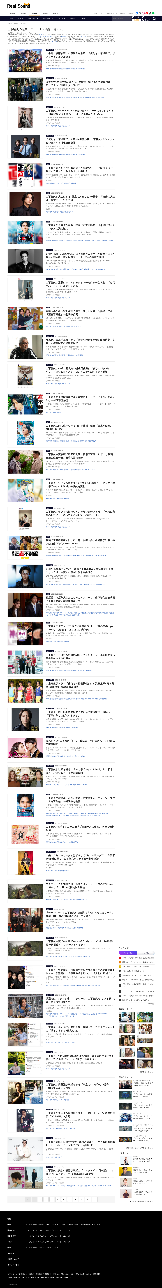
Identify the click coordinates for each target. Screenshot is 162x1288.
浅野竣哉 (91, 699)
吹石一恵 (69, 441)
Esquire (108, 1186)
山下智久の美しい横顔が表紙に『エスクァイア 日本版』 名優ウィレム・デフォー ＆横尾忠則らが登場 (79, 1172)
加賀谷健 (65, 183)
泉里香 (56, 615)
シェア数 (145, 953)
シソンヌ (50, 615)
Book (55, 13)
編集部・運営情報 (36, 1274)
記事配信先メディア (63, 1277)
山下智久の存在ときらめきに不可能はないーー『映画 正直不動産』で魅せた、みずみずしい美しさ (79, 169)
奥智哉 (61, 670)
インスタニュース (64, 126)
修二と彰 (83, 36)
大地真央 (49, 613)
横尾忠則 (71, 1186)
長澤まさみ (50, 842)
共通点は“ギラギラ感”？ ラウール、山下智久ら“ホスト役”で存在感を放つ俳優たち (80, 1000)
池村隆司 (56, 212)
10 (88, 1199)
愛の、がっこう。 (71, 1016)
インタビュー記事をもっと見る (141, 1201)
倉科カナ (78, 613)
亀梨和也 (64, 36)
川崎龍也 (72, 1014)
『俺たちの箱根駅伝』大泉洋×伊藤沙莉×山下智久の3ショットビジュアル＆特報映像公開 (80, 140)
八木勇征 (94, 1014)
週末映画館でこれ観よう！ (90, 1224)
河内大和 (89, 97)
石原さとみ (50, 756)
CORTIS (80, 928)
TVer (83, 756)
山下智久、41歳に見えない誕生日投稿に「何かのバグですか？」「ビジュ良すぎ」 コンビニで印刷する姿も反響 (78, 370)
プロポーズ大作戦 (68, 842)
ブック (147, 20)
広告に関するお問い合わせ (81, 1274)
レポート (54, 1224)
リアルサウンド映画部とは (17, 1274)
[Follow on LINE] (153, 13)
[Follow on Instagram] (143, 13)
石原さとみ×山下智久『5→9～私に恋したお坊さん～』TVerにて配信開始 (80, 742)
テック (147, 17)
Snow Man (78, 985)
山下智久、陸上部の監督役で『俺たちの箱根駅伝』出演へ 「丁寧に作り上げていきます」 (79, 713)
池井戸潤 (69, 69)
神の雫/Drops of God (80, 785)
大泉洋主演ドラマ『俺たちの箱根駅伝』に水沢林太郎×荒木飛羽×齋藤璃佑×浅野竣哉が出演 (80, 685)
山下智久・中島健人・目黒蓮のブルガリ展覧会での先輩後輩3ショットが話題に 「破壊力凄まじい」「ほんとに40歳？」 (80, 971)
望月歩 (82, 97)
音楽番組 (49, 928)
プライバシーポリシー (15, 1277)
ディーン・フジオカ (67, 613)
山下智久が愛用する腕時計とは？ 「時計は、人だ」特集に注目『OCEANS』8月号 (80, 1114)
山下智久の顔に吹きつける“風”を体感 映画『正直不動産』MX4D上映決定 (79, 427)
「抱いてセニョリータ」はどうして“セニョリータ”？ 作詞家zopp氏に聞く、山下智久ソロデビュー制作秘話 (80, 856)
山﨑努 (49, 240)
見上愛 (69, 615)
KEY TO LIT (78, 326)
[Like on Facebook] (137, 13)
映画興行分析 (74, 1224)
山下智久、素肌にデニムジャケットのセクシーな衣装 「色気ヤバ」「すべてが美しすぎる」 (80, 284)
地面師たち (86, 1014)
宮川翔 (71, 212)
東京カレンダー (59, 1100)
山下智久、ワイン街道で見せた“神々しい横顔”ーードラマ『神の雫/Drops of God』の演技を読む (80, 484)
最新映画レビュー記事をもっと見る (139, 1147)
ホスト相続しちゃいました (55, 1016)
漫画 (48, 164)
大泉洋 (49, 69)
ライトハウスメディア (68, 1128)
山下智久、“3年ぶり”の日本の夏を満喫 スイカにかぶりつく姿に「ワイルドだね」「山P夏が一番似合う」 (80, 1057)
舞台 (72, 18)
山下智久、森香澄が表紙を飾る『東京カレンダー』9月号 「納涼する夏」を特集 (78, 1086)
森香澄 (67, 1100)
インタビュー (51, 852)
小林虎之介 (75, 670)
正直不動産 (72, 183)
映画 (19, 18)
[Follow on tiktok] (150, 13)
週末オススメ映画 (84, 240)
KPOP (49, 269)
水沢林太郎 (76, 699)
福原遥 (75, 240)
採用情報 (96, 1274)
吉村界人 (56, 1014)
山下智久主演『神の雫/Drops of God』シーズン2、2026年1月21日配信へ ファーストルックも (79, 942)
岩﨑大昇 (62, 326)
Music (23, 13)
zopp (60, 871)
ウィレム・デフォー (60, 1186)
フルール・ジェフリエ (65, 785)
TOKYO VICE (102, 1014)
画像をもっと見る (146, 1071)
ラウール (79, 1014)
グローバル (94, 269)
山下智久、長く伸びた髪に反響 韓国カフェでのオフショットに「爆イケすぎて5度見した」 (80, 1028)
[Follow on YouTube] (147, 13)
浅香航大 (55, 97)
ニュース (49, 107)
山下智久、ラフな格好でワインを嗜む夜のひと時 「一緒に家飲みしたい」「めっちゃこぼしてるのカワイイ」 (80, 513)
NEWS (41, 35)
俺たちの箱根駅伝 (79, 69)
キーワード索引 (13, 1264)
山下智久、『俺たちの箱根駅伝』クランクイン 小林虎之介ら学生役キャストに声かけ (80, 656)
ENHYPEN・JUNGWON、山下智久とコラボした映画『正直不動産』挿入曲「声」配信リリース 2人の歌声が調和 (80, 255)
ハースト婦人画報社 (81, 1186)
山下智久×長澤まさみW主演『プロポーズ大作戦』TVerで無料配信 (80, 828)
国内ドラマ (32, 18)
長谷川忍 (62, 615)
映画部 (136, 20)
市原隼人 (62, 240)
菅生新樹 (68, 670)
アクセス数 (128, 953)
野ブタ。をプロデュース (44, 36)
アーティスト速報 (94, 985)
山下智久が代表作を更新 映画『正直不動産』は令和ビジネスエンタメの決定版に (80, 226)
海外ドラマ (47, 18)
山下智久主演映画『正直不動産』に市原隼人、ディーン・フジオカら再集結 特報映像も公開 (80, 799)
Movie (34, 13)
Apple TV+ (57, 957)
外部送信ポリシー (47, 1277)
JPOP (48, 126)
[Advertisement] (97, 5)
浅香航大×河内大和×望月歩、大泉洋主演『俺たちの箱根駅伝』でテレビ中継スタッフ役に (78, 83)
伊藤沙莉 (62, 69)
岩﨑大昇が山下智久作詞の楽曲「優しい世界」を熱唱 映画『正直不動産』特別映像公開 (79, 312)
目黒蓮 (85, 985)
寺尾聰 (68, 355)
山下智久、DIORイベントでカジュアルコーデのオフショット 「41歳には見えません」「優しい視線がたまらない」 (81, 112)
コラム (47, 1224)
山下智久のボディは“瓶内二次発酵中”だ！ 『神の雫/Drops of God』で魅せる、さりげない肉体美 (79, 627)
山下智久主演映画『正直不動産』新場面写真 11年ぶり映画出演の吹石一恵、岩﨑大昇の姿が (79, 455)
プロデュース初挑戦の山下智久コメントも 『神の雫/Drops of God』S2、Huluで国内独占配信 (79, 885)
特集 (11, 18)
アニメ (60, 18)
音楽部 (137, 17)
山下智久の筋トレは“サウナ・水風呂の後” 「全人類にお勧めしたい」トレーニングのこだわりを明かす (80, 1143)
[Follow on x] (140, 13)
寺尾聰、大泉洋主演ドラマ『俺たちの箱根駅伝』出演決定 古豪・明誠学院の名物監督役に (80, 341)
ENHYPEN (77, 269)
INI (66, 928)
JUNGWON (102, 269)
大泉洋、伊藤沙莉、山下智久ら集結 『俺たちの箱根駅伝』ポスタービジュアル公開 (80, 54)
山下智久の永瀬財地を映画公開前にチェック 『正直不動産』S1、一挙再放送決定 (80, 398)
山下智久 (55, 69)
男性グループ (68, 269)
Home (12, 13)
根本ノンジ (95, 240)
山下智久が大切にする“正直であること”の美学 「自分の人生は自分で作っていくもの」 (80, 198)
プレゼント (85, 18)
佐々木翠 (66, 871)
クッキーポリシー (32, 1277)
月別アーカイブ (13, 1259)
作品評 (40, 1224)
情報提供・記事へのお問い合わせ (56, 1274)
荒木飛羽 (69, 699)
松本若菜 (99, 613)
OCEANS (57, 1128)
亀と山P (54, 41)
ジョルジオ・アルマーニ (97, 1186)
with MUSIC (72, 928)
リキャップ (49, 1230)
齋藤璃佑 (84, 699)
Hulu (48, 785)
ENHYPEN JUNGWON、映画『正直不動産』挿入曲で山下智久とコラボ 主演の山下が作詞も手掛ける (79, 570)
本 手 (72, 985)
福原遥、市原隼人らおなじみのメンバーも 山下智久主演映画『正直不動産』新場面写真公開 (80, 599)
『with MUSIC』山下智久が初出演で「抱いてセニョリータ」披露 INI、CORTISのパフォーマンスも (80, 914)
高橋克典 (106, 613)
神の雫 (67, 498)
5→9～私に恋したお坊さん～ (71, 756)
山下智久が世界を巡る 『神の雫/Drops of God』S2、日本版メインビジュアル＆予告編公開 (79, 771)
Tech (45, 13)
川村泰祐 (69, 240)
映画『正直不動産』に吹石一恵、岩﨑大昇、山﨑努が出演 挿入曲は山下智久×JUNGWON (80, 541)
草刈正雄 (92, 613)
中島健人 (66, 985)
